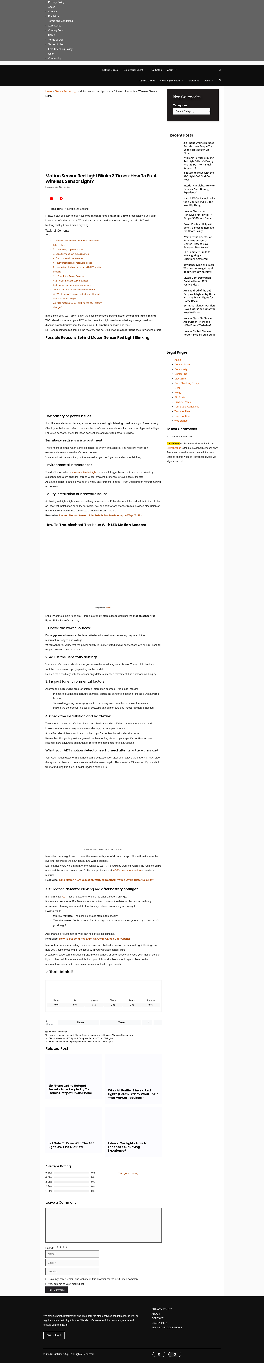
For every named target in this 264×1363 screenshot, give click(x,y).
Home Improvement (133, 70)
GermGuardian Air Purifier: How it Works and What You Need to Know (199, 309)
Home (51, 35)
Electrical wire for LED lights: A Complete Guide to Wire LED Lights (81, 1038)
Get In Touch (54, 1335)
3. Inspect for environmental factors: (73, 285)
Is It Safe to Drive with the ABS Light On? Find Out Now (71, 1145)
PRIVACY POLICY (162, 1309)
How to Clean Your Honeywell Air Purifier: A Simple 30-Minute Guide (197, 214)
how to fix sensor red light (61, 1035)
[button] (220, 70)
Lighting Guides (110, 70)
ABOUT (156, 1313)
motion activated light (84, 472)
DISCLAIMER (159, 1323)
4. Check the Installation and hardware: (76, 289)
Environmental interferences (69, 258)
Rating (49, 1248)
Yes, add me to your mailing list (65, 1283)
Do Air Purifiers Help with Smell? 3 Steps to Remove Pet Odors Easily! (198, 227)
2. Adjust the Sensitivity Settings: (71, 280)
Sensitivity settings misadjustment (72, 254)
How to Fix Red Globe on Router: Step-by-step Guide (199, 332)
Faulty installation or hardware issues (73, 262)
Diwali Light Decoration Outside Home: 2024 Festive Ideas (197, 281)
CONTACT (157, 1318)
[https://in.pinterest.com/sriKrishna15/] (158, 1354)
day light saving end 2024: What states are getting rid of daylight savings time (198, 268)
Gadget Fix (156, 70)
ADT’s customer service (127, 870)
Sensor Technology (66, 91)
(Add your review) (128, 1173)
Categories (180, 105)
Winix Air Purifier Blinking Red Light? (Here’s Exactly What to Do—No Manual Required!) (133, 1094)
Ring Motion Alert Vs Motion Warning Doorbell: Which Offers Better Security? (106, 880)
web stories (54, 25)
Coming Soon (55, 30)
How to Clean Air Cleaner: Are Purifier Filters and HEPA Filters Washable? (198, 321)
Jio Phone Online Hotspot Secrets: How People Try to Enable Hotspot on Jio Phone (70, 1089)
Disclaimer (54, 16)
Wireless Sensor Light (122, 1035)
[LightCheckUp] (51, 70)
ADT (64, 896)
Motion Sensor (82, 1035)
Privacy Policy (56, 2)
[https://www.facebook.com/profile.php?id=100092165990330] (174, 1354)
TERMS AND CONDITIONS (167, 1327)
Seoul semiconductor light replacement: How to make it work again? (81, 1041)
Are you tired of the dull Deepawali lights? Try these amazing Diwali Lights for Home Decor (199, 295)
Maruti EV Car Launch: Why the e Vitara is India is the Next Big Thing (199, 201)
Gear (51, 53)
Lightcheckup (174, 448)
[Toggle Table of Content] (47, 235)
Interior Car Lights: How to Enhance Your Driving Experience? (127, 1147)
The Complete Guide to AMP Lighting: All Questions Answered (196, 255)
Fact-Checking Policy (60, 49)
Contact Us (180, 373)
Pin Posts (179, 397)
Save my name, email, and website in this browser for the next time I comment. (94, 1279)
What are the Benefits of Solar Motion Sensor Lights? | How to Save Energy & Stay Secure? (197, 242)
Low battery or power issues (69, 249)
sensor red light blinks (100, 1035)
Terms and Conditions (60, 20)
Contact (52, 11)
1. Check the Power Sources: (70, 276)
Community (54, 58)
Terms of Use (55, 39)
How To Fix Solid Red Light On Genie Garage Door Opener (94, 938)
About (51, 7)
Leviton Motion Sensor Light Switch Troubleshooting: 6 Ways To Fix (100, 515)
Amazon (109, 607)
